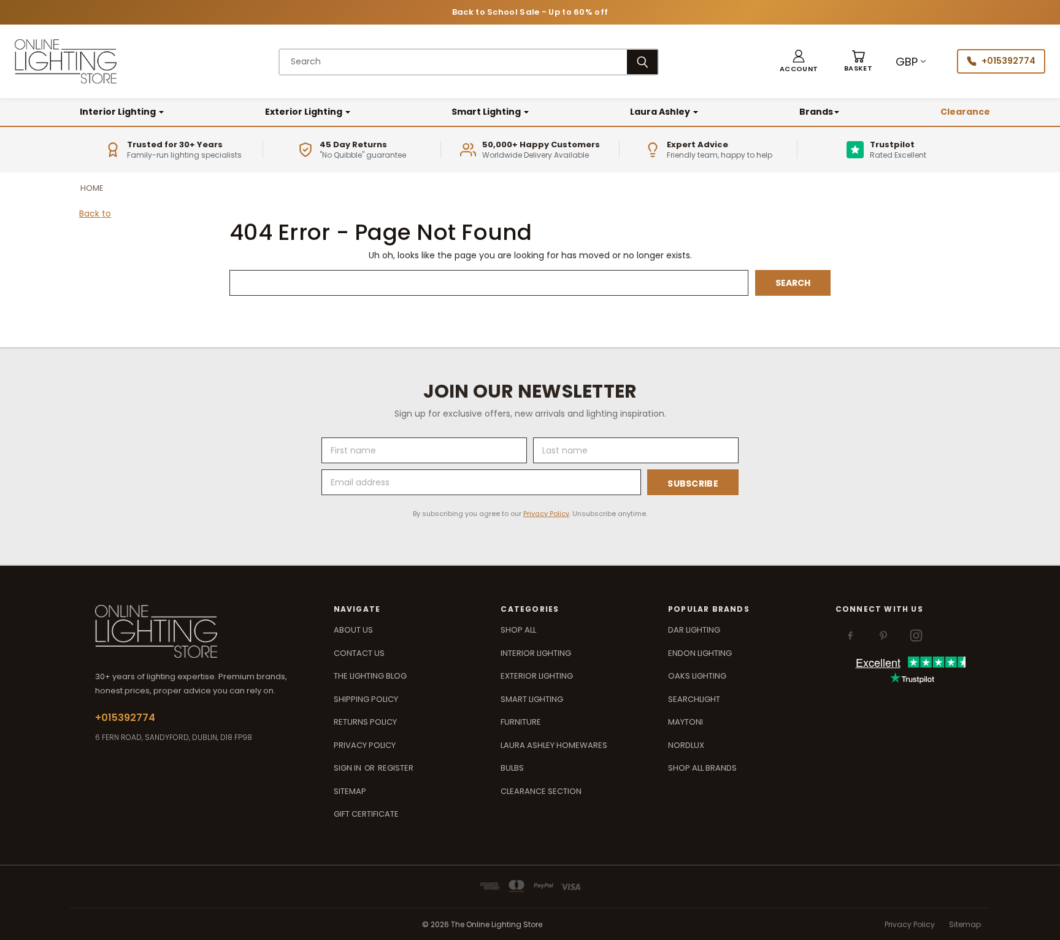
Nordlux (686, 745)
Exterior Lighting (304, 112)
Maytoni (685, 722)
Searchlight (694, 699)
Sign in (348, 768)
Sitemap (350, 791)
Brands (816, 112)
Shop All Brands (702, 768)
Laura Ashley (661, 112)
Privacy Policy (546, 513)
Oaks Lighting (697, 676)
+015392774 (1008, 61)
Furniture (521, 722)
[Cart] (858, 62)
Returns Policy (365, 722)
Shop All (518, 630)
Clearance (965, 112)
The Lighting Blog (370, 676)
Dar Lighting (694, 630)
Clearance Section (541, 791)
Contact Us (359, 653)
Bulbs (512, 768)
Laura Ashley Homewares (554, 745)
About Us (353, 630)
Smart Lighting (487, 112)
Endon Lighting (700, 653)
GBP (907, 61)
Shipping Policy (366, 699)
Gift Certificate (366, 814)
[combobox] (453, 61)
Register (395, 768)
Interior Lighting (119, 112)
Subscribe (692, 483)
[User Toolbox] (799, 61)
